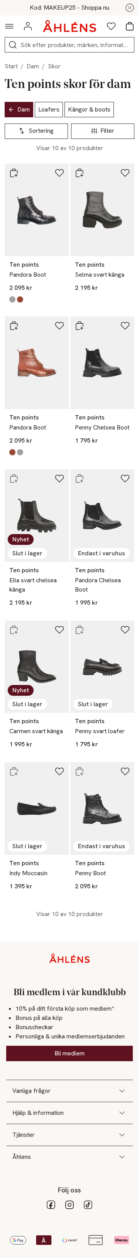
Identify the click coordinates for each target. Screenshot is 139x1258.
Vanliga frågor (31, 1091)
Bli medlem (69, 1053)
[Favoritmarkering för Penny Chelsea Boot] (125, 325)
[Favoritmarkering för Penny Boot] (125, 771)
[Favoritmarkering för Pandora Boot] (59, 173)
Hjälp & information (38, 1113)
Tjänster (23, 1135)
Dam (33, 66)
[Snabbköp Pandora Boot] (14, 173)
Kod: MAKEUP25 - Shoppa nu (69, 8)
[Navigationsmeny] (9, 26)
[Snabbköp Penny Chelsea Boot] (79, 325)
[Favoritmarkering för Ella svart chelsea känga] (59, 478)
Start (11, 66)
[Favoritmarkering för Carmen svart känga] (59, 630)
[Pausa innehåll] (129, 7)
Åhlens (21, 1157)
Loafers (48, 109)
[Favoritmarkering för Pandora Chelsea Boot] (125, 478)
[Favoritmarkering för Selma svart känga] (125, 173)
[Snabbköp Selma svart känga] (79, 173)
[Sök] (12, 44)
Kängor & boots (89, 109)
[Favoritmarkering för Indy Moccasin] (59, 771)
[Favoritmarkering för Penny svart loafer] (125, 630)
